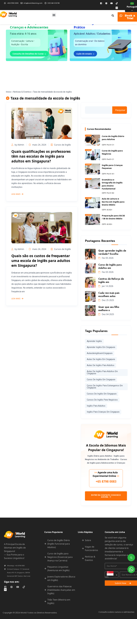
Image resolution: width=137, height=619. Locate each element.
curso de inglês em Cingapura (101, 379)
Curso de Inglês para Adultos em (110, 266)
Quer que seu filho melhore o (108, 308)
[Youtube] (111, 3)
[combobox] (111, 575)
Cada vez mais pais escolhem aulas (108, 294)
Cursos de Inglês (62, 144)
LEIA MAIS (15, 194)
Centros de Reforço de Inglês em (111, 280)
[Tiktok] (116, 3)
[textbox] (111, 574)
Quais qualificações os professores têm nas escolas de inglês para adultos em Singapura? (41, 156)
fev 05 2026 (107, 257)
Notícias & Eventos (22, 92)
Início (8, 92)
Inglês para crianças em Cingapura (103, 412)
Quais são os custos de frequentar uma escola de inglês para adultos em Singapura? (40, 260)
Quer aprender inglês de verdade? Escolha (112, 252)
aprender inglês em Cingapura (101, 347)
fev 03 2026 (107, 272)
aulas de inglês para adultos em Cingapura (102, 372)
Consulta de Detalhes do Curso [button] (28, 53)
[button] (54, 15)
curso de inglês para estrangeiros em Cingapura (105, 386)
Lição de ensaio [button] (84, 53)
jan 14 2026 (107, 286)
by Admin (19, 144)
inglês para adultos (96, 406)
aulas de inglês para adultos (100, 365)
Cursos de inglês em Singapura (101, 393)
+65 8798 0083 (106, 481)
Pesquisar (120, 110)
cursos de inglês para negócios (102, 399)
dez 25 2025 (107, 300)
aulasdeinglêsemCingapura (99, 353)
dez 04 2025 (107, 314)
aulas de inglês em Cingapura (101, 359)
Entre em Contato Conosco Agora (106, 496)
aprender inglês (94, 341)
